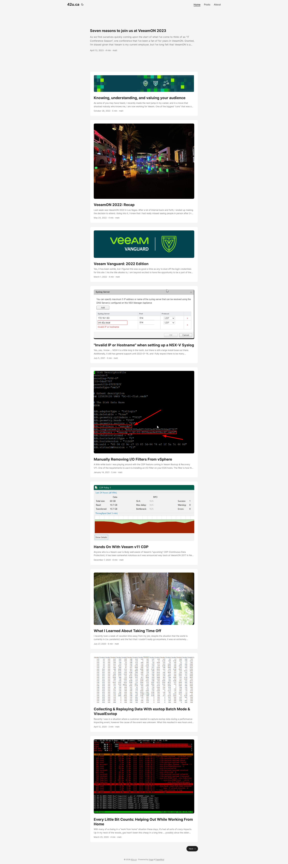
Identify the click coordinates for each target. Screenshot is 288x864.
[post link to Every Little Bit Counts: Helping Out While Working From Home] (144, 789)
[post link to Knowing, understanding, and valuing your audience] (144, 94)
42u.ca (73, 4)
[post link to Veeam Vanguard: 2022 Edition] (144, 254)
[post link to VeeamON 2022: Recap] (144, 171)
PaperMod (159, 859)
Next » (192, 849)
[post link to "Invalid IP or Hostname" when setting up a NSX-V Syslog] (144, 324)
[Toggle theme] (82, 4)
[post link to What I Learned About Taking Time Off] (144, 609)
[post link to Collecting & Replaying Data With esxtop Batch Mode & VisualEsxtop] (144, 692)
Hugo (151, 859)
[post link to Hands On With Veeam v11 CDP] (144, 523)
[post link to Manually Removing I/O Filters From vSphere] (144, 422)
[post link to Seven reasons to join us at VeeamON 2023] (144, 40)
